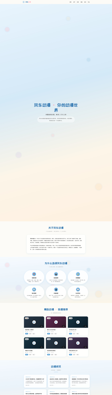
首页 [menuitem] (70, 2)
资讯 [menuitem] (85, 2)
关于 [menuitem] (74, 2)
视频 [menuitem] (81, 2)
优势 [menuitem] (78, 2)
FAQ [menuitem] (89, 2)
